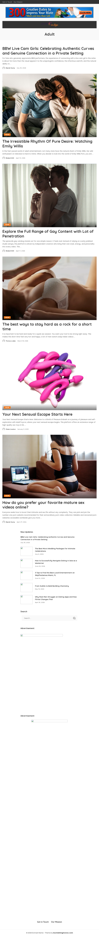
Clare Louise (11, 429)
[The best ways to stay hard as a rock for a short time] (49, 288)
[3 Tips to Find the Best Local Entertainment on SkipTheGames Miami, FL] (27, 575)
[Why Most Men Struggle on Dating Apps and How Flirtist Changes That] (27, 599)
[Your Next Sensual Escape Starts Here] (49, 378)
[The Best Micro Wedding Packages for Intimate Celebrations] (27, 551)
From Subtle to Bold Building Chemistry (52, 586)
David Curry (10, 68)
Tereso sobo (11, 341)
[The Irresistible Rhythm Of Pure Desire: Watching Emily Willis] (49, 105)
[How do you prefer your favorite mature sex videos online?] (49, 466)
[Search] (92, 24)
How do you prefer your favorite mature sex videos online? (43, 504)
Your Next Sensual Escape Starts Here (37, 414)
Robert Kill (10, 158)
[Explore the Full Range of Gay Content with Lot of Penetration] (49, 195)
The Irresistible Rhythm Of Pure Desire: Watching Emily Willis (47, 143)
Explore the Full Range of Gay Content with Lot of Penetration (48, 233)
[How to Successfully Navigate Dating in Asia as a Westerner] (27, 563)
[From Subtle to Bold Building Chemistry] (27, 587)
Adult (7, 134)
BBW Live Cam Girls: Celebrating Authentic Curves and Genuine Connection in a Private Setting (48, 50)
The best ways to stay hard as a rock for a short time (47, 326)
